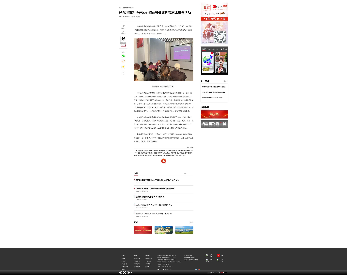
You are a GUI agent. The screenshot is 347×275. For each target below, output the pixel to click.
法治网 (147, 266)
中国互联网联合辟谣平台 (189, 257)
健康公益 (131, 8)
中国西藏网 (137, 266)
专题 (136, 221)
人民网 (123, 255)
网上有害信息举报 (188, 255)
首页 (120, 8)
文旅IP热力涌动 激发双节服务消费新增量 (213, 92)
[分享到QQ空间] (123, 67)
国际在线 (124, 264)
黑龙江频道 (125, 8)
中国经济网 (137, 261)
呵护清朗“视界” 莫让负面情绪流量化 (212, 98)
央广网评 (205, 80)
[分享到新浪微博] (123, 61)
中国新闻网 (148, 258)
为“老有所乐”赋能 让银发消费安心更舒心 (213, 87)
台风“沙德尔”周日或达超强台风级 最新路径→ (154, 205)
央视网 (135, 255)
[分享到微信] (123, 56)
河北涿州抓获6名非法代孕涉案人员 (150, 197)
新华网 (123, 258)
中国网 (123, 261)
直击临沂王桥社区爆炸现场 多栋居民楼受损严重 (155, 188)
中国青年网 (137, 258)
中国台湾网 (137, 264)
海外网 (123, 269)
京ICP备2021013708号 (162, 262)
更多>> (191, 222)
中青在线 (148, 261)
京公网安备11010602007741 (174, 262)
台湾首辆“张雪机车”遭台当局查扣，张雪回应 (154, 213)
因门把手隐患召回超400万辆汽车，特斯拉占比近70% (157, 180)
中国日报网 (125, 266)
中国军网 (148, 264)
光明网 (147, 255)
